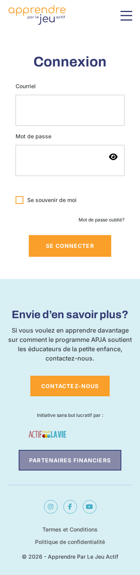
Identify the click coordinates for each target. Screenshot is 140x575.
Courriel (26, 86)
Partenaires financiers (70, 460)
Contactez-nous (70, 386)
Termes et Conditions (70, 529)
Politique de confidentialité (70, 541)
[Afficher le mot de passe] (113, 157)
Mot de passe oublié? (101, 220)
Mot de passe (33, 136)
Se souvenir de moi (52, 200)
